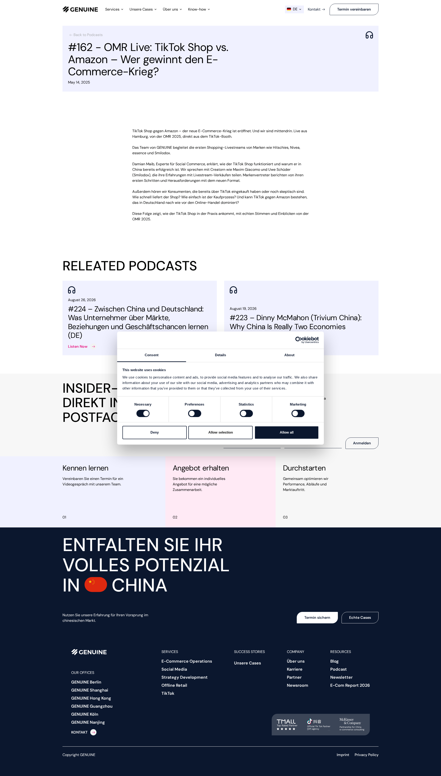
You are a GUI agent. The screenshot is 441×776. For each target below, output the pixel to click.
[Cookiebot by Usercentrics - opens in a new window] (299, 339)
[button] (114, 9)
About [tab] (289, 355)
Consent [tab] (151, 355)
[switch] (194, 413)
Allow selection (220, 432)
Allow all (287, 432)
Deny (154, 432)
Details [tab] (220, 355)
